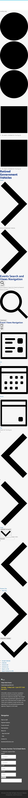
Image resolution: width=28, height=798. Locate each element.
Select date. (15, 537)
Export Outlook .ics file (7, 671)
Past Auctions (4, 728)
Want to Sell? (4, 720)
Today (1, 528)
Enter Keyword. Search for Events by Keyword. (12, 287)
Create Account (5, 725)
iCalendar (4, 663)
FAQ (3, 736)
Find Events (3, 320)
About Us (3, 731)
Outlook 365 (5, 665)
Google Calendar (6, 661)
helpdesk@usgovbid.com (7, 685)
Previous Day (3, 589)
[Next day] (14, 525)
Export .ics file (5, 669)
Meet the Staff (5, 734)
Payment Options (5, 723)
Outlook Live (5, 667)
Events (2, 180)
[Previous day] (14, 478)
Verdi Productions (17, 795)
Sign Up (3, 777)
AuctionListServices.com (7, 742)
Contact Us (4, 739)
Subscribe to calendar (5, 638)
